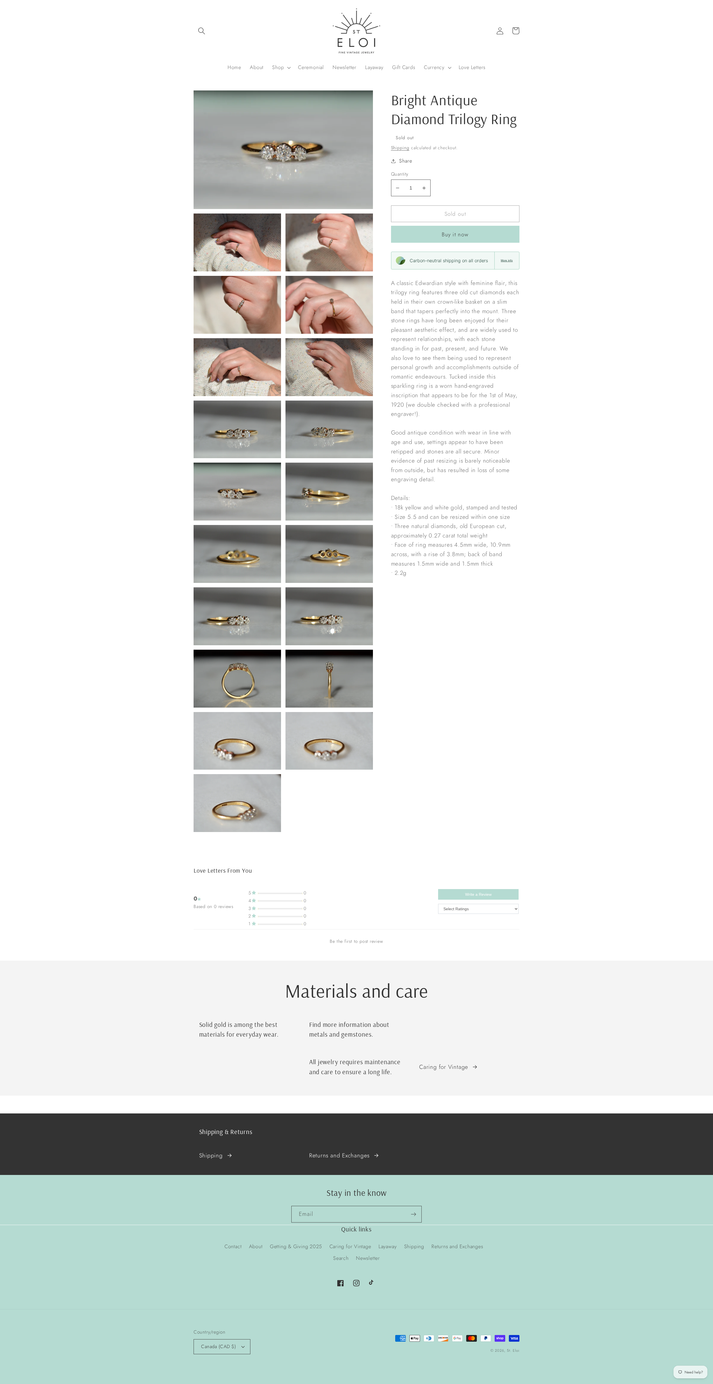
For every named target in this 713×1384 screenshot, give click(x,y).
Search (341, 1258)
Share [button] (405, 161)
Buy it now (455, 234)
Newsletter (368, 1258)
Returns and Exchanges (339, 1155)
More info (507, 260)
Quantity (399, 174)
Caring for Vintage (443, 1067)
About (256, 1246)
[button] (201, 31)
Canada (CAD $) (218, 1346)
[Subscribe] (413, 1214)
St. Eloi (513, 1350)
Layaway (388, 1246)
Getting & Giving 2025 (296, 1246)
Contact (232, 1246)
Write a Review (478, 894)
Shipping (400, 147)
